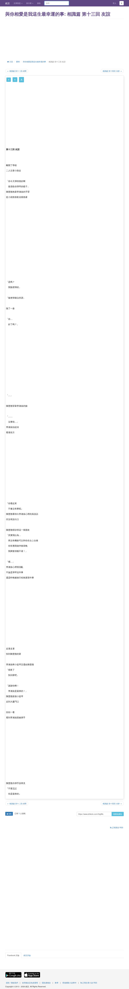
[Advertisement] (64, 39)
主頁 (11, 61)
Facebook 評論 (13, 955)
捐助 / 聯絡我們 (12, 982)
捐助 (39, 3)
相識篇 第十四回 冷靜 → (112, 71)
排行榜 (29, 3)
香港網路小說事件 (69, 982)
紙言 (7, 3)
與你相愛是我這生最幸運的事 (34, 61)
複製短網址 (117, 814)
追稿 (9, 814)
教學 (56, 982)
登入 (114, 3)
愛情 (18, 61)
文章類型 (17, 3)
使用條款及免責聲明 (30, 982)
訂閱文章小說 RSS (89, 982)
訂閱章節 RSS (117, 827)
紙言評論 (27, 955)
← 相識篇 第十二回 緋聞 (16, 71)
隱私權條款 (46, 982)
